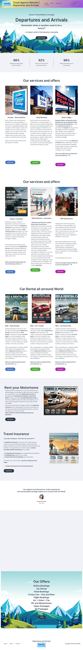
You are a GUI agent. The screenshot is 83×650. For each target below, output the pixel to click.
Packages (58, 3)
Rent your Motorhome (21, 388)
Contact (47, 4)
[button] (61, 3)
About (51, 3)
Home (46, 3)
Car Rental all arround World (41, 289)
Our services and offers (41, 81)
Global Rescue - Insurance (41, 218)
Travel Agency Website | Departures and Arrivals (26, 4)
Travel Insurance (16, 434)
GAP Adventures (66, 219)
